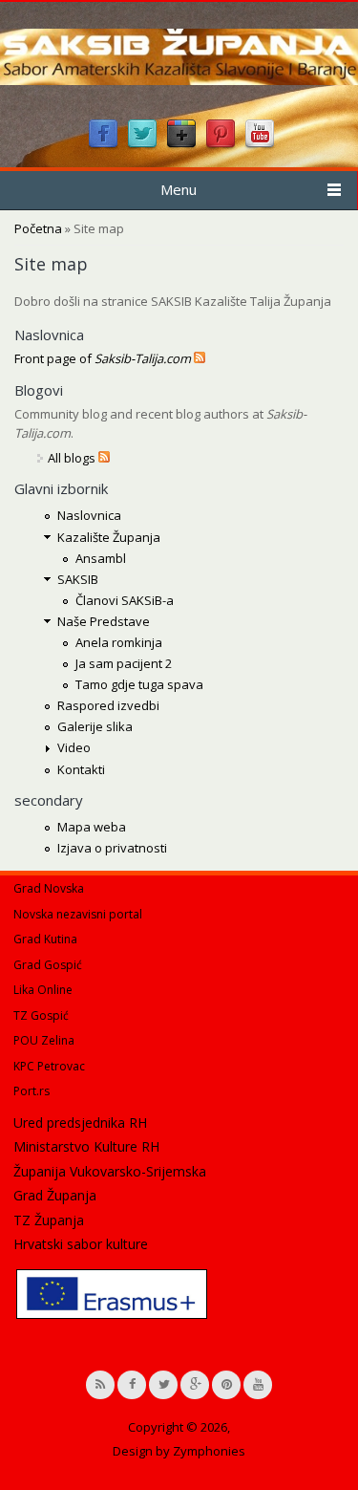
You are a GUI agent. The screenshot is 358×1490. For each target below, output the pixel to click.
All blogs (71, 457)
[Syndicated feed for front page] (199, 358)
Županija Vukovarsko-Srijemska (109, 1171)
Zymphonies (209, 1450)
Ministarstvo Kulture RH (86, 1146)
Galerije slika (95, 726)
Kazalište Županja (108, 537)
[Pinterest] (220, 145)
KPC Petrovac (49, 1066)
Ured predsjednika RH (80, 1122)
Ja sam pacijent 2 (123, 663)
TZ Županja (48, 1220)
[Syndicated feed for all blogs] (104, 457)
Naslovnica (89, 515)
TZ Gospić (41, 1015)
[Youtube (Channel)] (259, 145)
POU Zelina (43, 1040)
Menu (178, 189)
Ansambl (100, 558)
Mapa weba (91, 826)
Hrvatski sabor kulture (80, 1244)
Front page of (102, 358)
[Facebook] (103, 145)
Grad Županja (54, 1195)
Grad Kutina (45, 939)
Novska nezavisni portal (77, 914)
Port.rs (31, 1091)
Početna (38, 228)
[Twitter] (142, 145)
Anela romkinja (118, 642)
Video (74, 747)
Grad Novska (48, 888)
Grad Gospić (47, 965)
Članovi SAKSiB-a (124, 600)
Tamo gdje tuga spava (139, 684)
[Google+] (181, 145)
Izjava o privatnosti (112, 847)
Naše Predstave (103, 621)
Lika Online (43, 990)
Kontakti (81, 769)
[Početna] (179, 80)
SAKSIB (77, 579)
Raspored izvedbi (108, 705)
